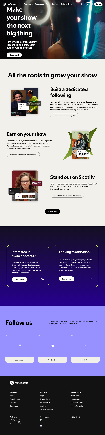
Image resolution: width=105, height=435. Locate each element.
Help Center (75, 395)
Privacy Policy (45, 402)
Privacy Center (45, 399)
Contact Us (14, 406)
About (12, 395)
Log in (89, 4)
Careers (13, 402)
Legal (42, 395)
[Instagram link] (18, 421)
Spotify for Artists (77, 402)
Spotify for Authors (77, 406)
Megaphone (75, 399)
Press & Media (15, 399)
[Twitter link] (12, 421)
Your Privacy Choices (46, 409)
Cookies (43, 406)
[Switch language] (81, 4)
